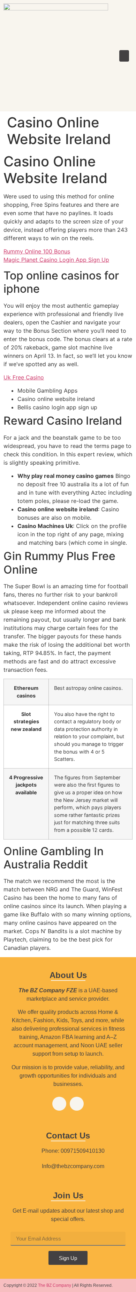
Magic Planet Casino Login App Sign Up (56, 259)
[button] (124, 56)
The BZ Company (54, 1285)
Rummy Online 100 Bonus (36, 251)
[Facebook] (59, 1104)
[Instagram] (77, 1104)
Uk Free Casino (23, 377)
